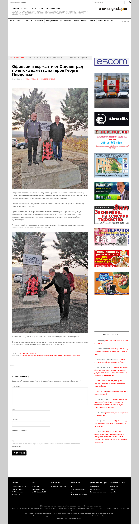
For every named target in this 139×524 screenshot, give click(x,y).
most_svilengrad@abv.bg (79, 490)
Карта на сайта (95, 489)
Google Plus (114, 486)
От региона (24, 353)
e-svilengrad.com (50, 506)
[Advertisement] (69, 39)
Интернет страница (19, 430)
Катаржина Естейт (50, 355)
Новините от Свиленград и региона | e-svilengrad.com (36, 8)
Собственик (94, 486)
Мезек (60, 355)
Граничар (40, 355)
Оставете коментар (48, 79)
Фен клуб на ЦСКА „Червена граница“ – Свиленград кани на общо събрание (109, 383)
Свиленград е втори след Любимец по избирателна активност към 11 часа (111, 351)
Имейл (15, 420)
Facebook (113, 489)
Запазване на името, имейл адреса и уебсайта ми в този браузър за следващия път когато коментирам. (46, 445)
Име (14, 409)
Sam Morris (101, 381)
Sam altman (101, 391)
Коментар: (16, 386)
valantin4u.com (77, 518)
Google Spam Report (99, 516)
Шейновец (76, 355)
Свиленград (33, 353)
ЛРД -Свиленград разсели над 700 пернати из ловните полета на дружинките (110, 423)
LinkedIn (113, 492)
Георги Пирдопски (29, 355)
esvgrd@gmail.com (79, 494)
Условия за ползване (98, 492)
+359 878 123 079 (59, 486)
